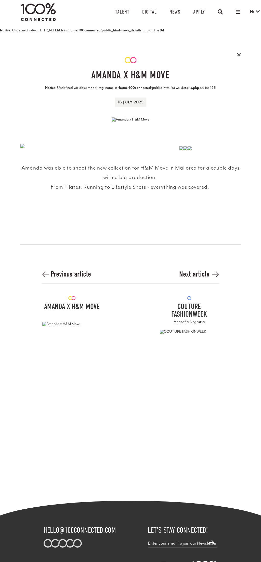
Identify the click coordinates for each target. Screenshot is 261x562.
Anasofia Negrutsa (189, 321)
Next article (194, 274)
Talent (122, 12)
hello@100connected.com (80, 530)
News (174, 12)
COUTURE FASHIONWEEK (189, 310)
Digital (149, 12)
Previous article (70, 274)
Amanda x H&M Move (72, 306)
